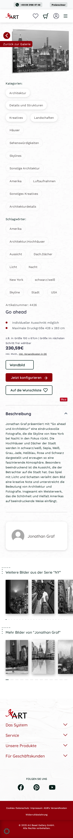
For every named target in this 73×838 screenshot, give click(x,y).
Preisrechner (59, 4)
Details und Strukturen (26, 105)
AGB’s (47, 808)
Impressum (36, 808)
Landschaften (44, 117)
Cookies (10, 808)
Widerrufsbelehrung (36, 814)
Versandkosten (59, 808)
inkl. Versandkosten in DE (33, 353)
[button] (6, 831)
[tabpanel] (17, 597)
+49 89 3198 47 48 (30, 4)
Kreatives (16, 117)
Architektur (17, 93)
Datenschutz (22, 808)
